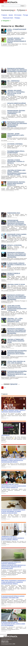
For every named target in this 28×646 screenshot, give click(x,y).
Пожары (17, 18)
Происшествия (8, 18)
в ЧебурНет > (6, 20)
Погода (25, 15)
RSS (14, 643)
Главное (4, 15)
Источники (17, 15)
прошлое (13, 384)
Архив (11, 15)
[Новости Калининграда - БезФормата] (9, 2)
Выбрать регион (5, 642)
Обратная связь (4, 640)
